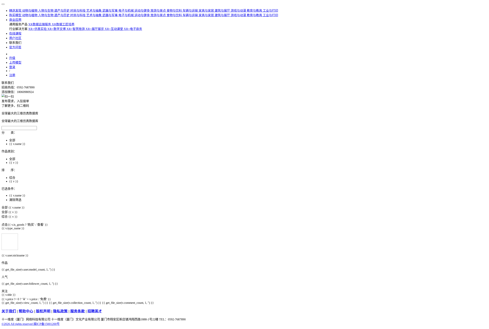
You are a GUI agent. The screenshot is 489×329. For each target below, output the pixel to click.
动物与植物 (30, 10)
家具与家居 (207, 10)
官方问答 (15, 47)
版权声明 (43, 311)
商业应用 (15, 19)
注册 (12, 75)
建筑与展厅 (223, 10)
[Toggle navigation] (3, 4)
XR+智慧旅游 (76, 29)
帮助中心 (26, 311)
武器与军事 (110, 10)
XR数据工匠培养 (63, 24)
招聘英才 (94, 311)
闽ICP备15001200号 (46, 324)
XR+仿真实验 (37, 29)
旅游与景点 (159, 10)
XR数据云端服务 (40, 24)
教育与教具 (255, 10)
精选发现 (15, 10)
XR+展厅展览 (95, 29)
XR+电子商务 (133, 29)
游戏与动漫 (239, 10)
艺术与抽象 (94, 10)
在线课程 (15, 33)
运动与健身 (142, 10)
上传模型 (15, 62)
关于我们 (9, 311)
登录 (12, 67)
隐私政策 (60, 311)
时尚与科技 (78, 10)
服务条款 (77, 311)
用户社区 (15, 38)
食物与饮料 (175, 10)
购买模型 (15, 15)
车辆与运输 (191, 10)
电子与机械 (126, 10)
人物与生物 (46, 10)
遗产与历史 (62, 10)
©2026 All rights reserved (17, 324)
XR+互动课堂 (114, 29)
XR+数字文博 (56, 29)
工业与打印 (270, 10)
